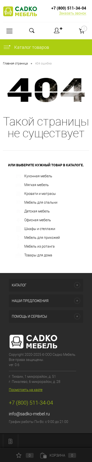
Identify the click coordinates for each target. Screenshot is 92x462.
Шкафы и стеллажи (39, 229)
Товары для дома (38, 255)
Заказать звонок (72, 13)
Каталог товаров (31, 47)
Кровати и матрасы (40, 194)
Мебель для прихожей (42, 238)
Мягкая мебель (36, 185)
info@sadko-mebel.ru (29, 413)
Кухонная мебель (38, 176)
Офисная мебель (37, 220)
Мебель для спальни (40, 202)
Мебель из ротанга (39, 246)
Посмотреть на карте (25, 390)
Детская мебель (37, 211)
